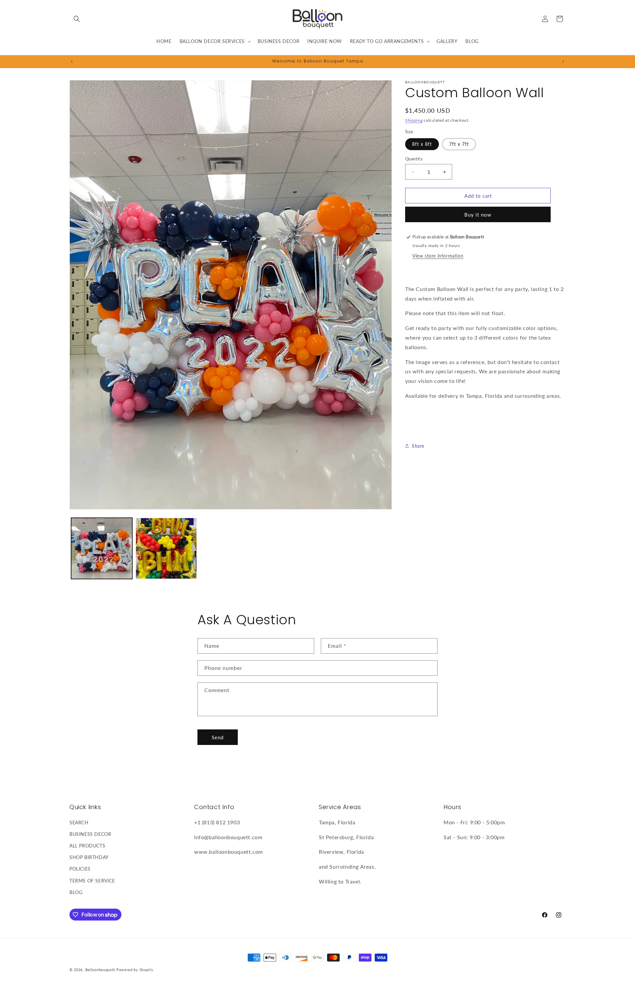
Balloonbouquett (100, 969)
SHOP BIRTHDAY (89, 857)
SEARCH (79, 822)
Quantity (414, 158)
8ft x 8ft (422, 144)
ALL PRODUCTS (87, 845)
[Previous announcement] (71, 61)
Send (218, 737)
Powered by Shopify (134, 969)
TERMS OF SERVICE (92, 880)
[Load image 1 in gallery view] (101, 548)
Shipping (414, 120)
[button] (76, 19)
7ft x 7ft (459, 144)
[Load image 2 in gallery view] (166, 548)
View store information (437, 256)
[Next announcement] (563, 61)
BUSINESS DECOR (90, 834)
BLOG (75, 892)
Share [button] (418, 446)
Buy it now (477, 215)
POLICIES (80, 869)
